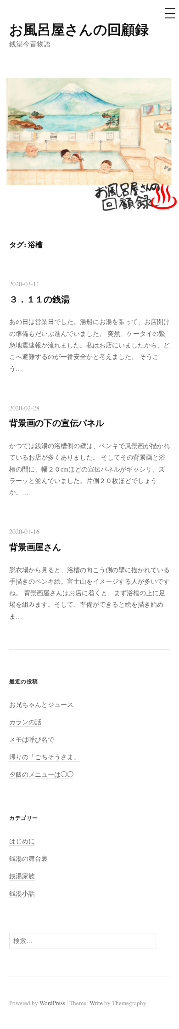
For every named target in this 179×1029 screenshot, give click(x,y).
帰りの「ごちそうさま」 (44, 756)
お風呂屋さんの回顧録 (79, 29)
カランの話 (25, 721)
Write (96, 1003)
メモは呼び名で (31, 739)
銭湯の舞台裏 (28, 858)
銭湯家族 (22, 875)
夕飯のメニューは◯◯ (41, 774)
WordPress (52, 1003)
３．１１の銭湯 (39, 299)
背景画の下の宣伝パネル (56, 422)
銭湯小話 (22, 893)
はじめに (22, 840)
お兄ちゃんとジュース (41, 704)
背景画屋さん (35, 546)
